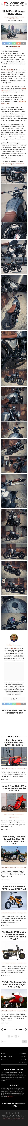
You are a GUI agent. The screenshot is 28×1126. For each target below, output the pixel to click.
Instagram (23, 1062)
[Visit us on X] (12, 1036)
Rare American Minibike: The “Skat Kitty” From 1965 (14, 742)
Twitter (24, 1056)
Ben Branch (16, 46)
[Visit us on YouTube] (9, 1113)
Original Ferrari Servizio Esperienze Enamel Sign (21, 1029)
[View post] (14, 756)
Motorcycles (14, 18)
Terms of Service (19, 1118)
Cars (6, 814)
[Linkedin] (14, 699)
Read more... (10, 1096)
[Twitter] (16, 699)
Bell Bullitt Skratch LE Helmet (8, 1029)
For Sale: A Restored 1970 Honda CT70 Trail (14, 887)
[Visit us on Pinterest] (15, 1113)
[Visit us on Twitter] (12, 1113)
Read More (5, 779)
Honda (22, 17)
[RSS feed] (2, 3)
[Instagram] (12, 699)
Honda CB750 (8, 70)
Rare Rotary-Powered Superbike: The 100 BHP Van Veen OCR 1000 (14, 840)
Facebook (23, 1053)
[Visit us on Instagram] (16, 1036)
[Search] (24, 1041)
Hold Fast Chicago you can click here (12, 164)
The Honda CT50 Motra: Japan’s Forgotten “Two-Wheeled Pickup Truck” (14, 935)
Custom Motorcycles (11, 17)
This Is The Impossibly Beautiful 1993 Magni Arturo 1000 (14, 984)
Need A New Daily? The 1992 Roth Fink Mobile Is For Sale (14, 788)
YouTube (24, 1059)
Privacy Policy (7, 1118)
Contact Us (14, 1119)
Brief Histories (6, 1056)
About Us (4, 1059)
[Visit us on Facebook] (9, 1036)
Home (3, 1053)
